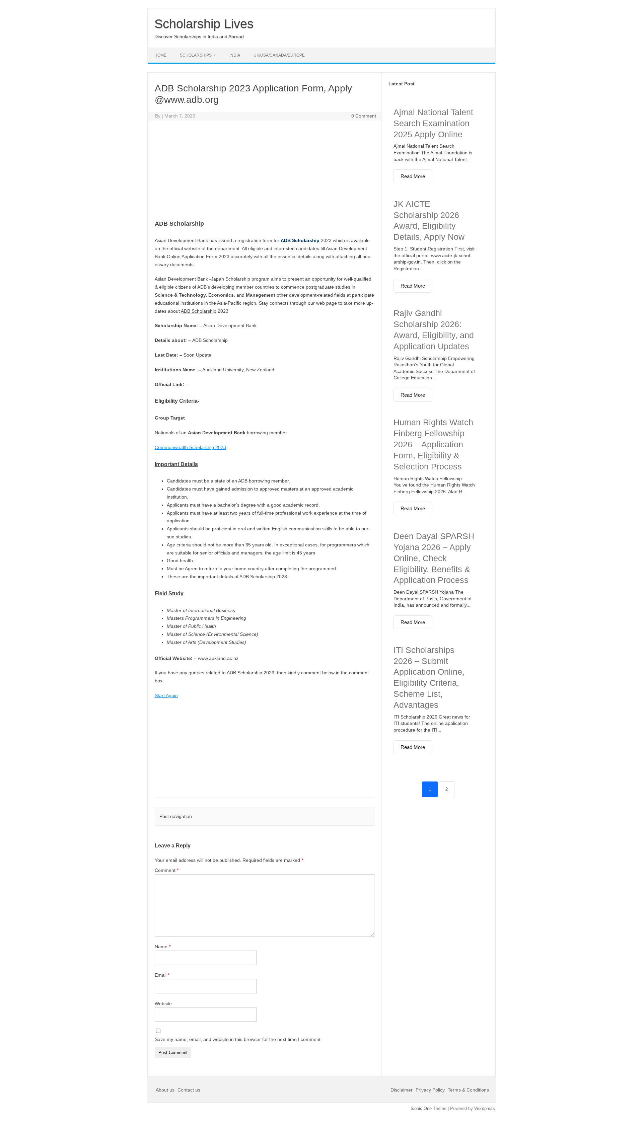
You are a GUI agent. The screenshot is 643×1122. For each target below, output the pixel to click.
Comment (166, 870)
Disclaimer (402, 1090)
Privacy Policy (430, 1090)
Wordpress (484, 1108)
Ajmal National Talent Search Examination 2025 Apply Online (433, 123)
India (234, 55)
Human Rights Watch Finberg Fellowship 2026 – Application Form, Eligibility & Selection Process (433, 444)
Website (163, 1003)
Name (162, 946)
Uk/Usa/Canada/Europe (279, 55)
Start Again (166, 695)
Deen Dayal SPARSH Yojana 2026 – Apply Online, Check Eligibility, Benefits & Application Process (434, 558)
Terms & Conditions (468, 1090)
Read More (413, 176)
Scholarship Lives (204, 24)
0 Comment (363, 116)
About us (166, 1090)
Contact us (188, 1090)
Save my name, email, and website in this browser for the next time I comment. (238, 1039)
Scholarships (196, 55)
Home (160, 55)
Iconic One (421, 1108)
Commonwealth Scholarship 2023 (190, 447)
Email (162, 975)
